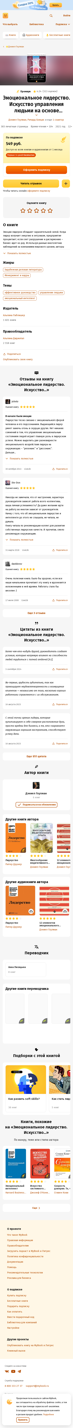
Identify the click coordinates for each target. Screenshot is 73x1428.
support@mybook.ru (37, 1386)
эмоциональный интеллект (20, 298)
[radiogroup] (36, 211)
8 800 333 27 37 (13, 1386)
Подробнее (48, 1414)
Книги (12, 35)
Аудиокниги (32, 35)
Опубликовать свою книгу (18, 359)
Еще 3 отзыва (36, 613)
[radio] (23, 210)
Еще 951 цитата (36, 756)
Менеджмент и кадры (17, 275)
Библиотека (37, 24)
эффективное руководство (20, 292)
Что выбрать (10, 24)
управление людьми (51, 292)
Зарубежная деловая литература (23, 269)
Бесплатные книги (59, 35)
